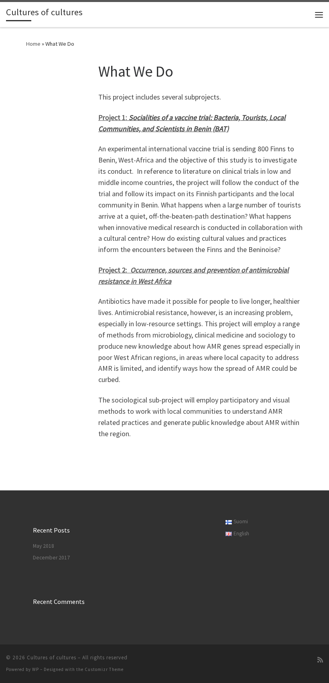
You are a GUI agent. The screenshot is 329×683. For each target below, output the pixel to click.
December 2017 (51, 557)
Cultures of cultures (51, 657)
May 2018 (43, 546)
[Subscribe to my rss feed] (320, 660)
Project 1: (113, 117)
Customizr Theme (104, 669)
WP (35, 669)
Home (33, 43)
